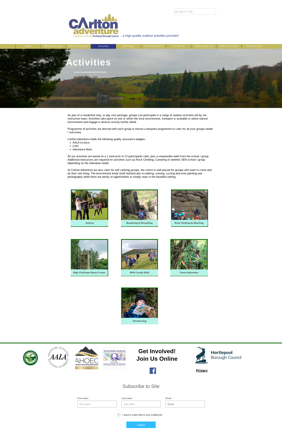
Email (168, 398)
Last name (126, 398)
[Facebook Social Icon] (153, 371)
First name (82, 398)
